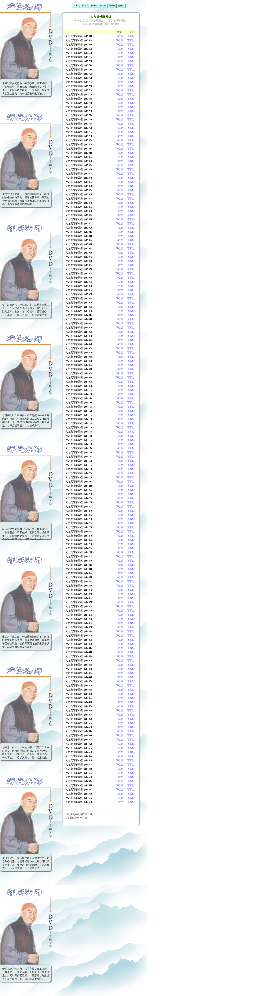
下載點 (119, 36)
